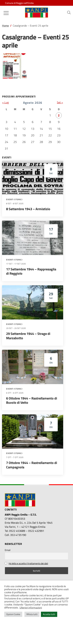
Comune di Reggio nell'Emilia (19, 3)
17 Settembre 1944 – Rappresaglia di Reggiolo (31, 271)
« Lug (5, 102)
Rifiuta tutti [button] (32, 614)
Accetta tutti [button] (49, 614)
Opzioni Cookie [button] (13, 614)
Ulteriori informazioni (31, 607)
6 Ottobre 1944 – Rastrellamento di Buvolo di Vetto (31, 400)
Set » (60, 102)
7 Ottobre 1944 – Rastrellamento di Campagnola (31, 465)
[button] (69, 12)
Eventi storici (14, 199)
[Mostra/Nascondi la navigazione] (6, 13)
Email (7, 550)
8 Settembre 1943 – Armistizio (28, 209)
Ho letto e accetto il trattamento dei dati (28, 563)
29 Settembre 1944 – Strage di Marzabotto (28, 335)
